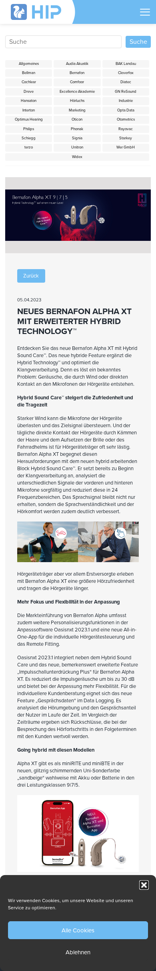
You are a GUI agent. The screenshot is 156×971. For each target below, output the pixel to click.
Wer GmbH (125, 147)
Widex (77, 156)
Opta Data (125, 110)
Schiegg (29, 138)
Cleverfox (126, 72)
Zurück (31, 276)
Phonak (77, 129)
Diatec (125, 82)
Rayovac (125, 129)
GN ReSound (125, 91)
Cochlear (29, 82)
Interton (28, 110)
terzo (28, 147)
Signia (77, 138)
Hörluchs (77, 100)
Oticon (77, 119)
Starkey (125, 138)
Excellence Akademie (77, 91)
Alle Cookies (78, 930)
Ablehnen (78, 952)
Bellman (28, 72)
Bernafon (77, 72)
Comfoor (77, 82)
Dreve (29, 91)
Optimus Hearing (29, 119)
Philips (28, 129)
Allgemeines (29, 63)
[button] (144, 885)
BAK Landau (126, 63)
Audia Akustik (77, 63)
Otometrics (126, 119)
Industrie (126, 100)
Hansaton (28, 100)
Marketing (77, 110)
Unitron (77, 147)
